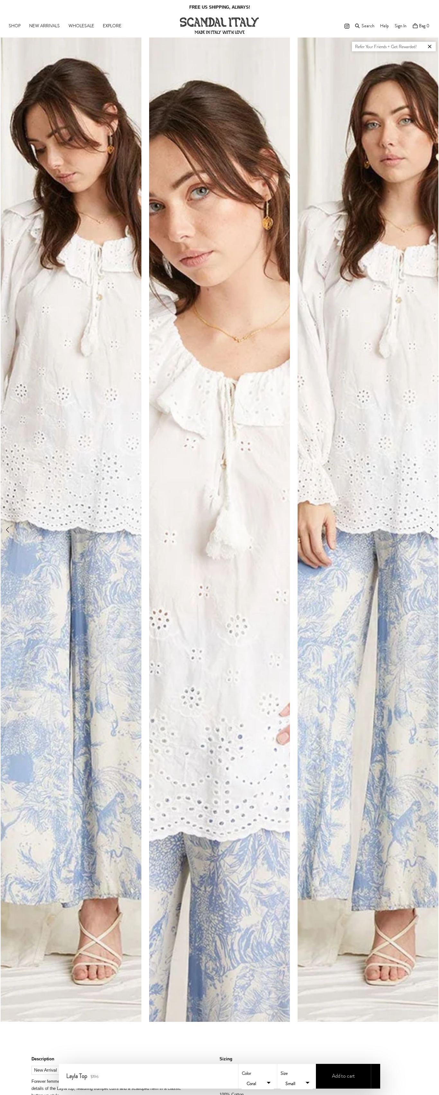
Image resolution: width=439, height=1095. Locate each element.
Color (246, 1073)
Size (284, 1073)
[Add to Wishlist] (375, 1076)
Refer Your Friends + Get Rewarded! (386, 46)
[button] (431, 530)
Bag (423, 25)
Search (367, 25)
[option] (219, 7)
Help (384, 25)
